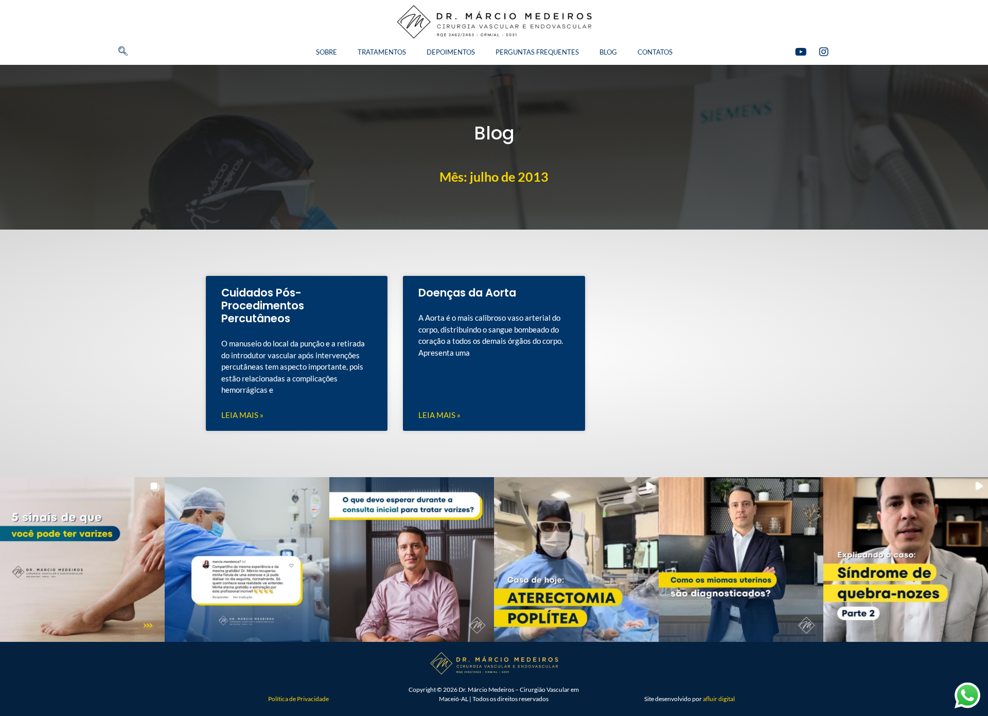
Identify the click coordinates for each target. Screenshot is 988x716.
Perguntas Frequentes (537, 52)
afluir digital (719, 699)
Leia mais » (242, 415)
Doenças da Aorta (467, 292)
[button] (105, 52)
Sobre (326, 52)
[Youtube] (800, 52)
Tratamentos (382, 52)
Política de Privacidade (298, 699)
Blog (608, 52)
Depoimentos (451, 52)
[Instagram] (824, 52)
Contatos (655, 52)
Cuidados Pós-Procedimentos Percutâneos (262, 305)
